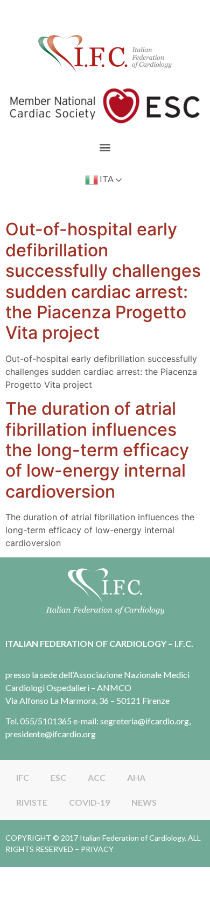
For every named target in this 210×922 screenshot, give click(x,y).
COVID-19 (89, 802)
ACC (97, 777)
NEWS (144, 802)
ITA (106, 179)
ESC (58, 777)
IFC (22, 777)
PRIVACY (97, 849)
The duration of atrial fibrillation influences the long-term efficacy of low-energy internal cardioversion (97, 450)
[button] (105, 147)
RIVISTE (31, 802)
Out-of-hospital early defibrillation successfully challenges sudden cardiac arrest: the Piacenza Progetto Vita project (103, 281)
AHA (136, 777)
